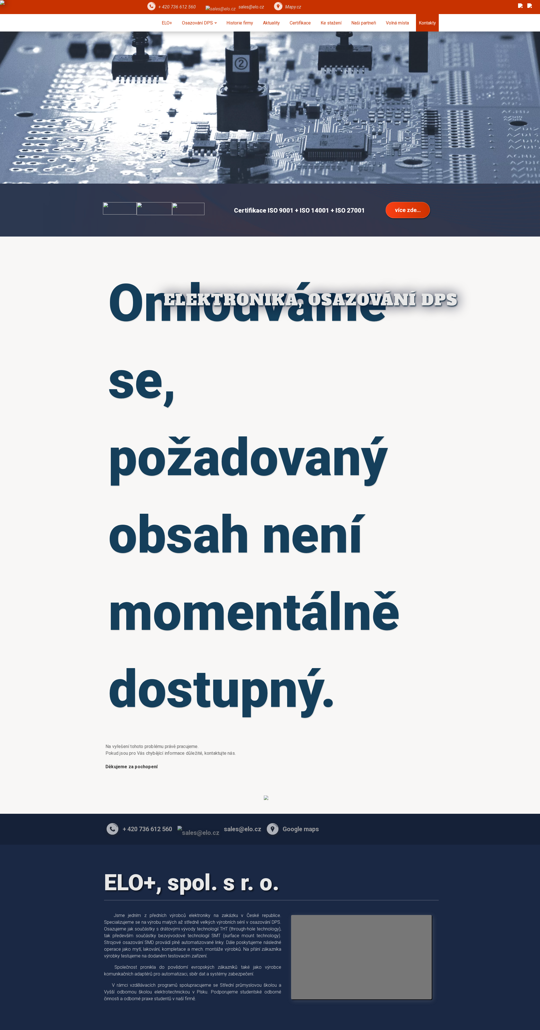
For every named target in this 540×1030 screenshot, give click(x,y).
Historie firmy (239, 23)
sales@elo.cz (251, 7)
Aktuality (271, 23)
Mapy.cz (293, 7)
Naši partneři (363, 23)
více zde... (408, 210)
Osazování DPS (197, 23)
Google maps (301, 829)
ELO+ (167, 23)
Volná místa (397, 23)
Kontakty (427, 23)
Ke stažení (331, 23)
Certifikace (300, 23)
